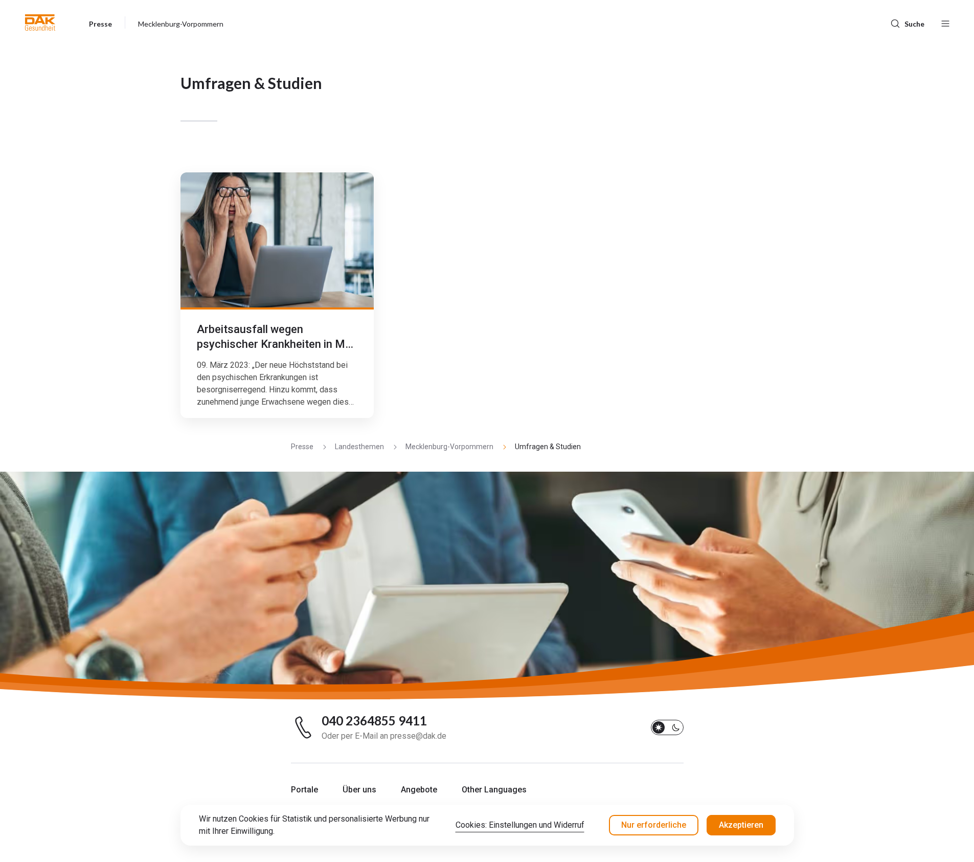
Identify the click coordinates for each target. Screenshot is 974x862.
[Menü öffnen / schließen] (945, 22)
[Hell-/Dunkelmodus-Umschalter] (667, 727)
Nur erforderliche (653, 825)
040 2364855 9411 (374, 721)
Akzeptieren (741, 825)
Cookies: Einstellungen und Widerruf (520, 825)
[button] (40, 22)
